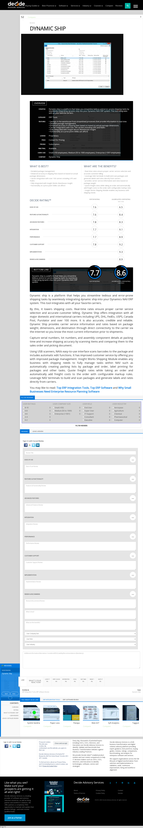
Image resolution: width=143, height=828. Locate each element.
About (76, 790)
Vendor (120, 793)
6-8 (37, 410)
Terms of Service (79, 793)
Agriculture (127, 410)
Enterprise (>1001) (67, 414)
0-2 (37, 420)
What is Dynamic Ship (11, 713)
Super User (97, 410)
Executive (97, 420)
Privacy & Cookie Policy (50, 766)
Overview (15, 707)
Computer (127, 420)
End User (97, 407)
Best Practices (48, 6)
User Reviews (14, 716)
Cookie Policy (100, 793)
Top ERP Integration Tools (73, 387)
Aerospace (127, 407)
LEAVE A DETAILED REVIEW (10, 718)
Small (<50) (67, 407)
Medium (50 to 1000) (67, 410)
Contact (120, 790)
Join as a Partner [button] (15, 818)
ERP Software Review (42, 692)
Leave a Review (38, 431)
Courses (97, 6)
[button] (26, 445)
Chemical (127, 414)
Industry (86, 6)
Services (74, 6)
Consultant (97, 417)
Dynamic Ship (136, 692)
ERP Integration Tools (29, 692)
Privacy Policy (100, 790)
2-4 (37, 417)
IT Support (97, 414)
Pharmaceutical (127, 417)
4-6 (37, 414)
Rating (16, 710)
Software (62, 6)
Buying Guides (31, 6)
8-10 (37, 407)
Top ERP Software (101, 387)
